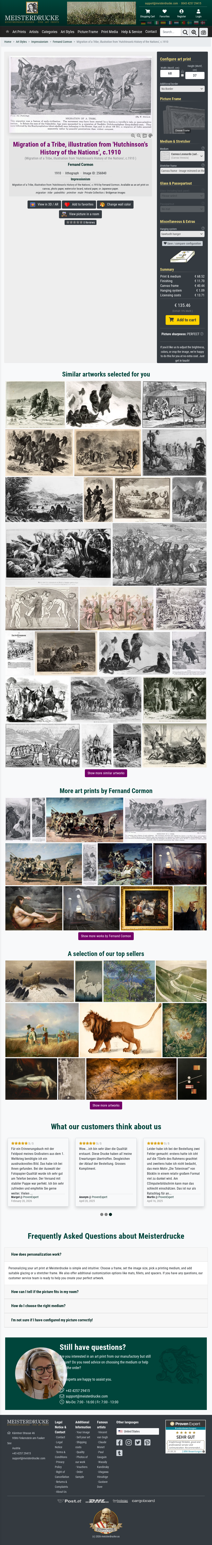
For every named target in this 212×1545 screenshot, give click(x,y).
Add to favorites (81, 204)
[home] (7, 32)
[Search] (185, 32)
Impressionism (39, 42)
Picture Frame (88, 32)
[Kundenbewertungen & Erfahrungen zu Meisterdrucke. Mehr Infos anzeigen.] (185, 1436)
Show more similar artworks (106, 773)
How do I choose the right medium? (38, 1305)
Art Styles (67, 32)
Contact (151, 32)
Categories (49, 32)
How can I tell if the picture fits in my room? (45, 1291)
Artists (34, 32)
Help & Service (131, 32)
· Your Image (82, 1432)
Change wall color (118, 204)
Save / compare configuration (184, 243)
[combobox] (182, 89)
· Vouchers (81, 1467)
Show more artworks (106, 1105)
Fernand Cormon (62, 42)
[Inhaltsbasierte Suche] (194, 32)
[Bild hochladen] (203, 32)
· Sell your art (82, 1437)
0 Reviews (89, 222)
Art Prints (19, 32)
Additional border (169, 83)
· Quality (79, 1452)
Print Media (109, 32)
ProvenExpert (31, 1197)
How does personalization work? (36, 1254)
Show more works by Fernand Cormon (106, 936)
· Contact (60, 1437)
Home (7, 42)
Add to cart (185, 319)
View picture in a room (83, 214)
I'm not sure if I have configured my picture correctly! (52, 1320)
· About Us (60, 1492)
